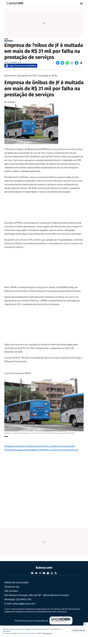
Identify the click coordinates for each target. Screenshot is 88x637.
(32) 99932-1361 (23, 599)
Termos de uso (11, 586)
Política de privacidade (16, 582)
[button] (58, 63)
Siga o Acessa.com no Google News (23, 66)
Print (81, 63)
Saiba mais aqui (47, 633)
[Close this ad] (85, 624)
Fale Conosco (11, 591)
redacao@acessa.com (23, 603)
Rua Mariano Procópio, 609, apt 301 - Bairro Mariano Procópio (36, 595)
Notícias (8, 41)
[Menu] (82, 3)
